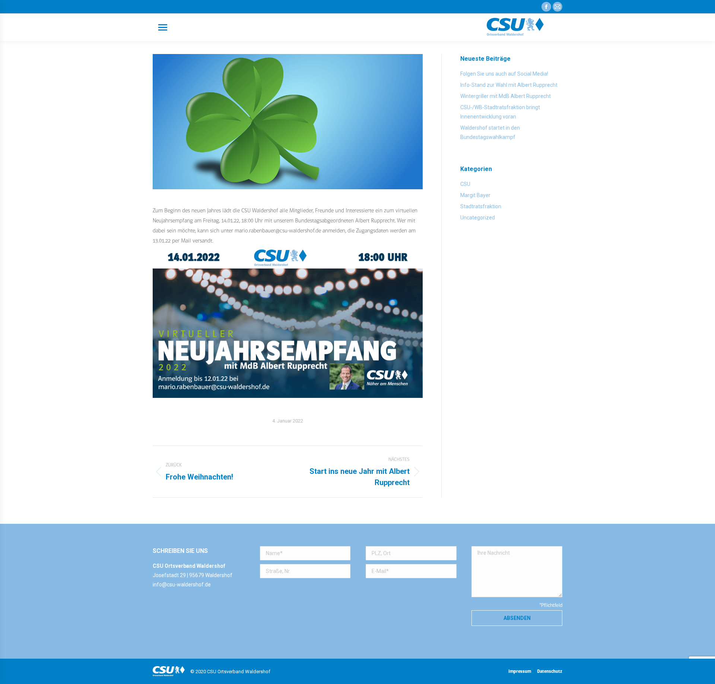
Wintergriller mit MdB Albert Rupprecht (505, 96)
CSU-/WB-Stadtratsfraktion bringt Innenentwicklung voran (500, 112)
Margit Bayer (475, 195)
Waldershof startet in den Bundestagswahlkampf (490, 132)
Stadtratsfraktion (480, 206)
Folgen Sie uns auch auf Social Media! (504, 74)
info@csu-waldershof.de (182, 585)
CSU (465, 184)
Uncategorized (477, 218)
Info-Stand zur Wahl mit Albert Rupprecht (508, 85)
